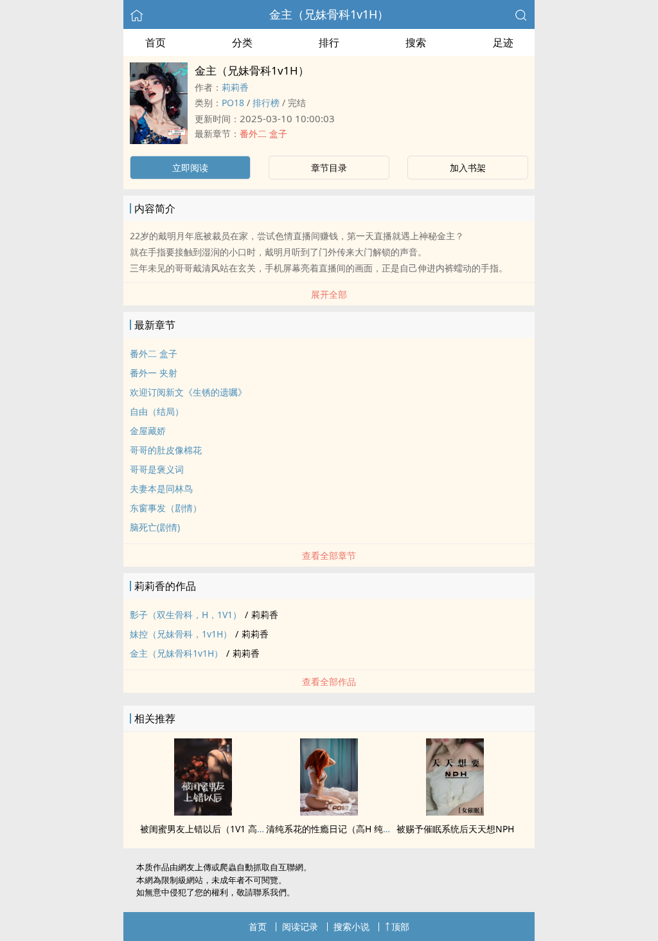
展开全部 (329, 294)
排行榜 (266, 102)
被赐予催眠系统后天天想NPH (455, 829)
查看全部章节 (329, 555)
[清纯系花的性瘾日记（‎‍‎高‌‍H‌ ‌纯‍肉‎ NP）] (329, 812)
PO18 (233, 102)
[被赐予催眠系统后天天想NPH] (455, 812)
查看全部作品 (329, 681)
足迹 (503, 42)
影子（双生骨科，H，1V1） (186, 614)
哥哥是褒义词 (157, 469)
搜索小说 (351, 926)
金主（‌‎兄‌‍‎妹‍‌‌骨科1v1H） (329, 14)
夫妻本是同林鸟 (161, 488)
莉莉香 (235, 87)
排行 (329, 42)
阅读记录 (300, 926)
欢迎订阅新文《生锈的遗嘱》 (188, 392)
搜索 (415, 42)
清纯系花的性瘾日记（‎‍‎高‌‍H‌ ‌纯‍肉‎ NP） (341, 829)
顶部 (400, 926)
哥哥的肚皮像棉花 (166, 450)
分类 (242, 42)
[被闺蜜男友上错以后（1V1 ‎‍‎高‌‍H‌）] (203, 812)
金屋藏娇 (148, 431)
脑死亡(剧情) (155, 527)
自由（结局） (157, 411)
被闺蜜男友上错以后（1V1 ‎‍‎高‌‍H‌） (206, 829)
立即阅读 (190, 167)
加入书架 (468, 167)
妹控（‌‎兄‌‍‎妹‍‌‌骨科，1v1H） (181, 634)
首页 (155, 42)
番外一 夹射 (153, 373)
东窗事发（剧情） (166, 508)
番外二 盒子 (263, 133)
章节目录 (329, 167)
